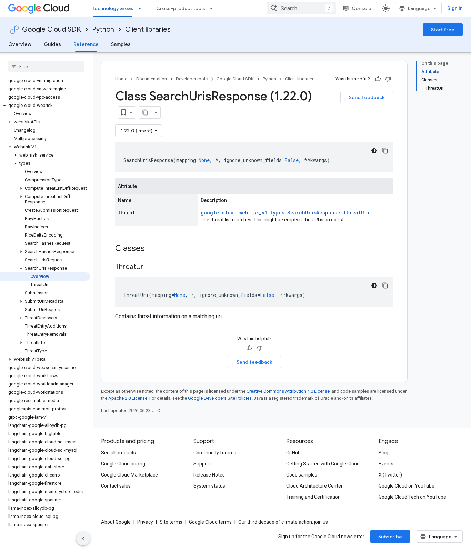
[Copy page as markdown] (145, 112)
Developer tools (192, 78)
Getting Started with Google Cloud (323, 464)
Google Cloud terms (210, 522)
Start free (442, 30)
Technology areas (112, 8)
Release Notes (209, 475)
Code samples (301, 475)
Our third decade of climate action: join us (283, 522)
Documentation (151, 78)
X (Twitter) (390, 475)
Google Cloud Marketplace (129, 475)
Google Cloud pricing (123, 464)
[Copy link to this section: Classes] (154, 249)
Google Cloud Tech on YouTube (412, 497)
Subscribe (390, 536)
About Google (116, 522)
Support (202, 464)
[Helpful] (378, 79)
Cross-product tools (180, 8)
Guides (52, 44)
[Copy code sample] (385, 150)
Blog (383, 452)
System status (209, 486)
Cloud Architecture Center (314, 486)
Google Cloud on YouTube (406, 486)
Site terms (171, 522)
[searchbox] (46, 66)
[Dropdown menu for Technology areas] (141, 8)
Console (361, 8)
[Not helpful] (388, 79)
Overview (19, 44)
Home (121, 78)
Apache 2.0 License (127, 398)
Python (103, 29)
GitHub (293, 452)
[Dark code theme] (374, 150)
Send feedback (367, 97)
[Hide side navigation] (83, 538)
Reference (86, 44)
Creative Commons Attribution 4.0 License (288, 391)
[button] (45, 105)
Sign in (455, 8)
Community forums (214, 452)
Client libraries (148, 29)
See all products (118, 452)
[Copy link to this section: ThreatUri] (152, 267)
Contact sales (116, 486)
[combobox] (301, 8)
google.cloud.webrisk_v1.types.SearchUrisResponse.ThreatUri (285, 212)
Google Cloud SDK (51, 29)
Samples (121, 44)
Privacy (145, 522)
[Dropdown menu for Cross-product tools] (213, 8)
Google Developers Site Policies (220, 398)
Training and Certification (313, 497)
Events (386, 464)
